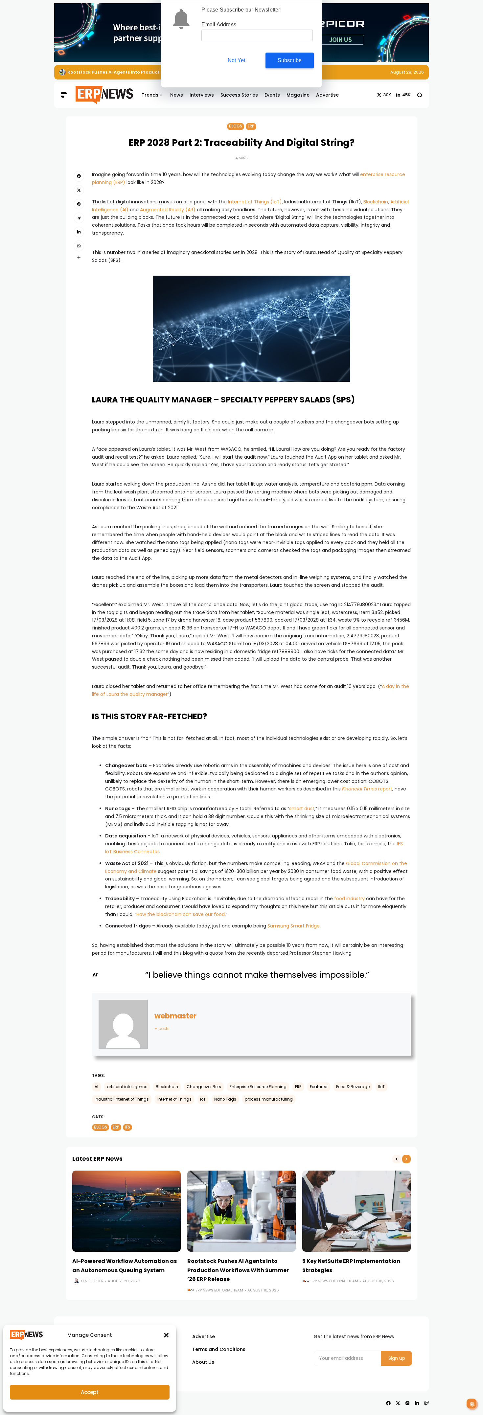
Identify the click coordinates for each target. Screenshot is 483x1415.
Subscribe (290, 60)
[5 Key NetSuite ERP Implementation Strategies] (62, 72)
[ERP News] (100, 95)
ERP (251, 126)
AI (96, 1086)
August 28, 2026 (407, 72)
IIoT (381, 1086)
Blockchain (375, 201)
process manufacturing (269, 1099)
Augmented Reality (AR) (168, 209)
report (367, 789)
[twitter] (79, 190)
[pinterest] (79, 204)
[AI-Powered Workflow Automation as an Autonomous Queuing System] (126, 1211)
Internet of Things (174, 1099)
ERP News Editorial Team (219, 1290)
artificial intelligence (127, 1086)
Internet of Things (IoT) (255, 201)
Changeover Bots (204, 1086)
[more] (78, 257)
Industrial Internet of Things (122, 1099)
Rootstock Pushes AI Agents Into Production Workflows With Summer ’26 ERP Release (238, 1270)
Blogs (235, 126)
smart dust (301, 808)
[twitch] (426, 1403)
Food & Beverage (353, 1086)
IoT (203, 1099)
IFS (127, 1127)
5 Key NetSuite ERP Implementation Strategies (120, 72)
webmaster (175, 1016)
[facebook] (79, 176)
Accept (90, 1392)
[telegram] (79, 218)
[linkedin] (79, 232)
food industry (349, 898)
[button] (166, 1335)
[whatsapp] (79, 245)
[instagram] (407, 1403)
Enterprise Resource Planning (258, 1086)
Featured (319, 1086)
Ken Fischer (92, 1281)
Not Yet (236, 60)
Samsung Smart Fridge (293, 926)
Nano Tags (225, 1099)
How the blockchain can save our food (180, 914)
